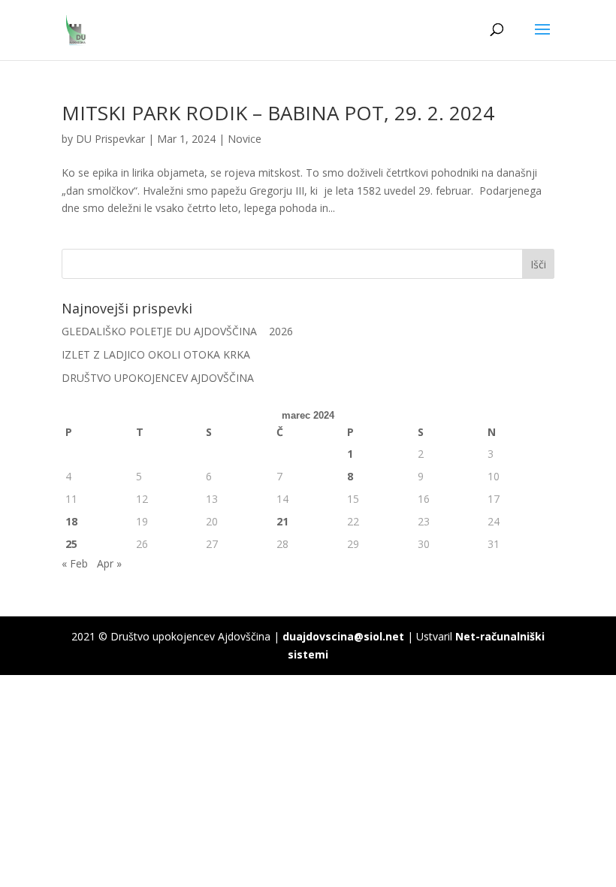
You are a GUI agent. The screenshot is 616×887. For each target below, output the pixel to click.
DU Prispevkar (110, 139)
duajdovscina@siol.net (343, 636)
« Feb (75, 563)
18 (71, 521)
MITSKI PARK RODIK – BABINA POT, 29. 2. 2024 (278, 112)
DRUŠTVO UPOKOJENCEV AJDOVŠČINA (158, 378)
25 (71, 544)
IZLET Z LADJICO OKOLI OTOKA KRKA (156, 354)
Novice (244, 139)
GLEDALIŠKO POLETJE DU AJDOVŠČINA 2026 (177, 331)
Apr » (109, 563)
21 (282, 521)
